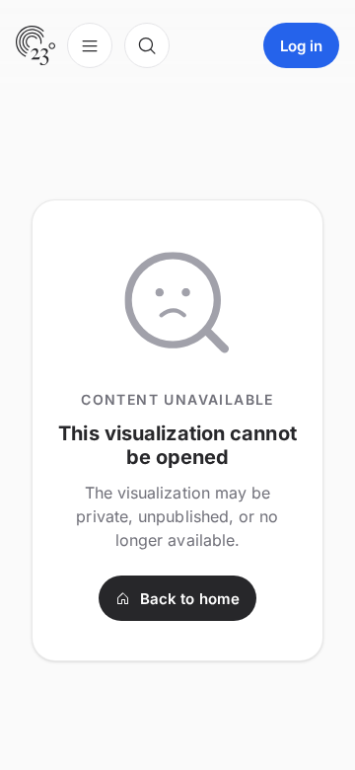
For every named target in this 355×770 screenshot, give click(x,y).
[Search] (147, 45)
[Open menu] (89, 45)
